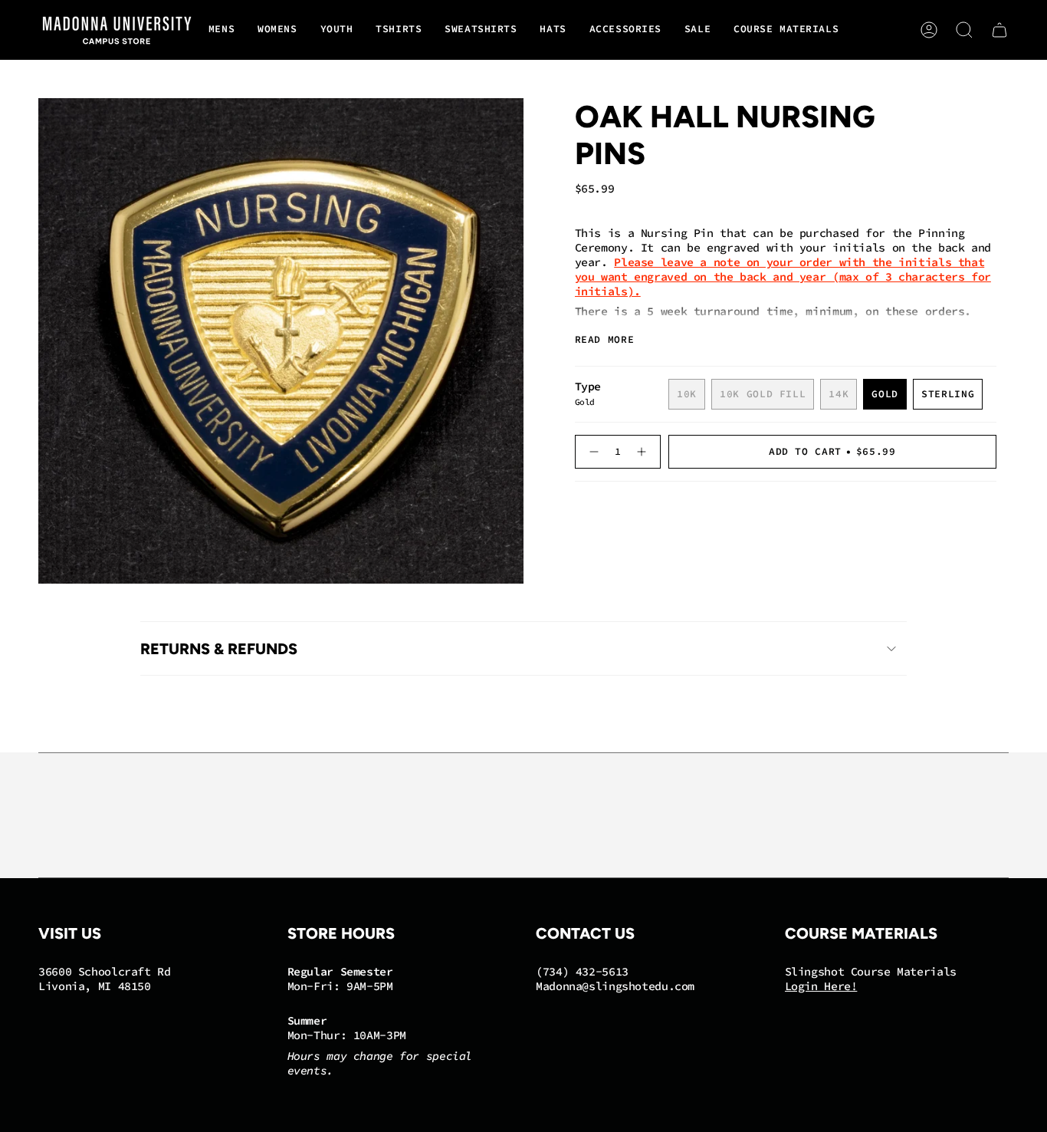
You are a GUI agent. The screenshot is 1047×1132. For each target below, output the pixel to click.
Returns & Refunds (218, 649)
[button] (221, 30)
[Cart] (999, 30)
